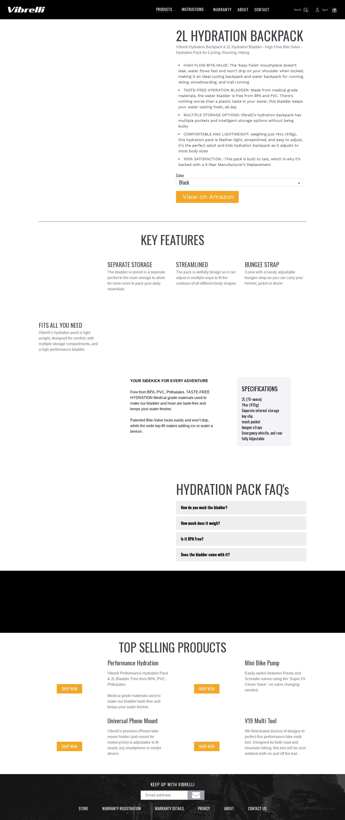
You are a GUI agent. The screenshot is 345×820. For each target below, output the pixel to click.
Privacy (204, 808)
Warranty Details (169, 808)
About (229, 808)
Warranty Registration (121, 808)
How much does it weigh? (200, 523)
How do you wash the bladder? (204, 507)
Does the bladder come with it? (205, 554)
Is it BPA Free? (192, 539)
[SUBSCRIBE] (196, 795)
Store (83, 808)
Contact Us (257, 808)
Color (180, 175)
